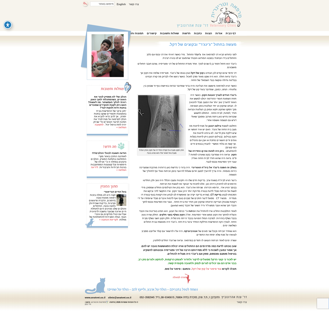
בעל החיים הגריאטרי (115, 191)
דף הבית (231, 33)
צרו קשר (134, 4)
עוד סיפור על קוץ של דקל (206, 268)
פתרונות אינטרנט (98, 302)
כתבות (198, 33)
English (121, 4)
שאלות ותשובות (169, 33)
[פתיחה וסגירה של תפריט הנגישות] (8, 25)
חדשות (186, 33)
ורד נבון (88, 304)
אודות (218, 33)
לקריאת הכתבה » (108, 219)
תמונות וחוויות (134, 33)
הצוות (208, 33)
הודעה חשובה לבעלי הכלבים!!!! (109, 153)
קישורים (152, 33)
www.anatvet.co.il (95, 297)
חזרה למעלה (179, 277)
